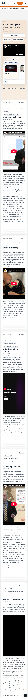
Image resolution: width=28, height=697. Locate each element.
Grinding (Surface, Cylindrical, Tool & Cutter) (13, 108)
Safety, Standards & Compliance (11, 346)
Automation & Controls (18, 337)
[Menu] (25, 3)
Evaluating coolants (12, 467)
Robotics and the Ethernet (10, 350)
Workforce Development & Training (11, 114)
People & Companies (14, 8)
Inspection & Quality (17, 242)
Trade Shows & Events (18, 39)
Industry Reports (7, 39)
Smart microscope (11, 248)
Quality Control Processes (9, 244)
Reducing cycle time (12, 117)
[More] (26, 8)
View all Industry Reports (11, 62)
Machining (6, 111)
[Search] (14, 3)
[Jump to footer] (25, 695)
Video (4, 21)
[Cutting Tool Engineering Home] (3, 3)
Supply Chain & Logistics (15, 463)
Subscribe (20, 3)
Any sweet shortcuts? (13, 600)
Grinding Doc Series (8, 106)
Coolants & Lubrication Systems (11, 458)
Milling (22, 8)
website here (19, 222)
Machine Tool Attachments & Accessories (13, 340)
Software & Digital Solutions (10, 343)
